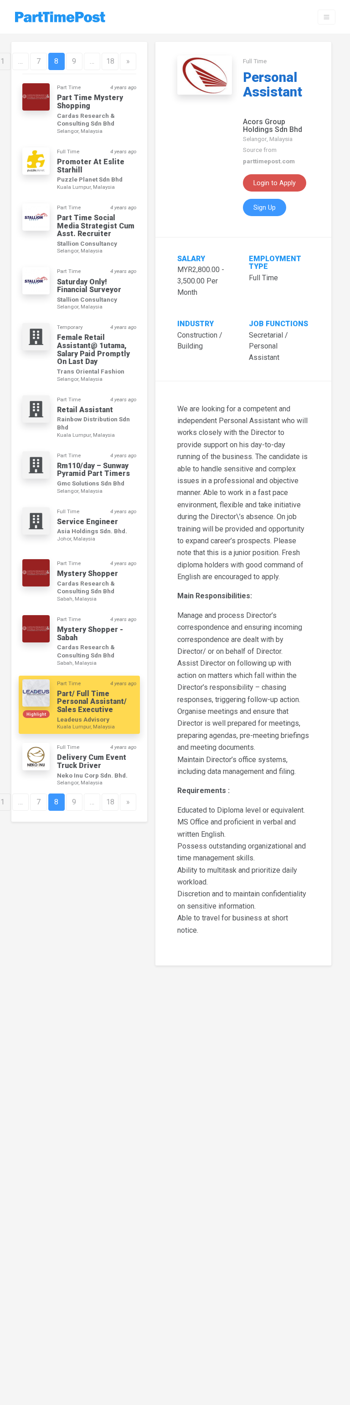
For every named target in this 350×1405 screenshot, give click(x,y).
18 (110, 61)
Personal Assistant (272, 85)
